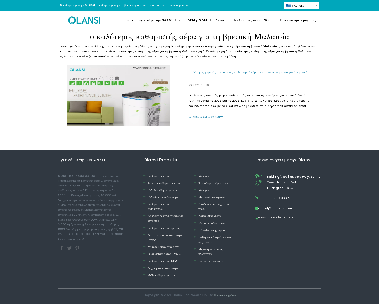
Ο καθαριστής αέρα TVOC (164, 254)
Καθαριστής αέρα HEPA (162, 261)
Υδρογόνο (204, 176)
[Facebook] (62, 248)
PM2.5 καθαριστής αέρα (163, 197)
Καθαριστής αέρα (158, 176)
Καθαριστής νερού (209, 216)
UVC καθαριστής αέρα (162, 275)
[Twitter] (70, 248)
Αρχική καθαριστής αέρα (163, 268)
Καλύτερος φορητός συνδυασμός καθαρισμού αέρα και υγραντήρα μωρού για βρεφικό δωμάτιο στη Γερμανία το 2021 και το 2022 (278, 72)
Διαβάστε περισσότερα (205, 116)
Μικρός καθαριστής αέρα (163, 247)
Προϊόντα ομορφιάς (210, 261)
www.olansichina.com (275, 217)
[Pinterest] (77, 248)
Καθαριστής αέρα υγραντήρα (165, 228)
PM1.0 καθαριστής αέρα (163, 190)
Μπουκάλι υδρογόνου (211, 197)
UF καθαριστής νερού (211, 230)
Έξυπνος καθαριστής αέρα (164, 183)
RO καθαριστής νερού (211, 223)
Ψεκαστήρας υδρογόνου (213, 183)
